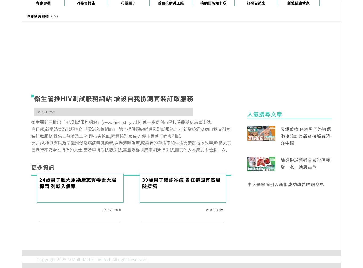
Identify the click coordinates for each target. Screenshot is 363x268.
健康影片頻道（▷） (43, 16)
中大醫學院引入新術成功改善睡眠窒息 (285, 184)
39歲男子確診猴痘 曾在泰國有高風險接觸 (181, 182)
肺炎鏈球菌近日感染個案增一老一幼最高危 (305, 163)
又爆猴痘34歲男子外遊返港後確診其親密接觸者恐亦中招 (306, 136)
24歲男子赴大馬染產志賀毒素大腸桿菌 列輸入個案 (77, 182)
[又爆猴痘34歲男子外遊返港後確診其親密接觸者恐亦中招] (261, 132)
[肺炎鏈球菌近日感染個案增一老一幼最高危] (261, 163)
